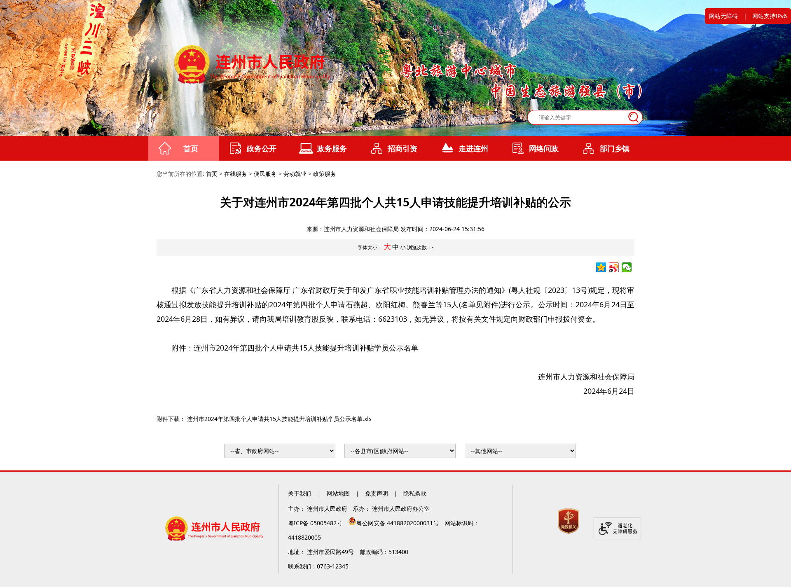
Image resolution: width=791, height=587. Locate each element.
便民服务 (265, 174)
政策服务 (324, 174)
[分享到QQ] (601, 267)
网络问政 (544, 148)
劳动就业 (295, 174)
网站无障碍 (723, 16)
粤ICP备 (316, 523)
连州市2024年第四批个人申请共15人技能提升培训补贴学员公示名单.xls (279, 419)
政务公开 (261, 148)
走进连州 (473, 148)
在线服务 (235, 174)
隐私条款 (414, 493)
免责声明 (376, 493)
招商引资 (402, 148)
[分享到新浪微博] (614, 267)
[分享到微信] (627, 267)
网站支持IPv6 (769, 16)
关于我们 (300, 493)
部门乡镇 (615, 148)
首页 (190, 148)
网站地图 (338, 493)
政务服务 (332, 148)
